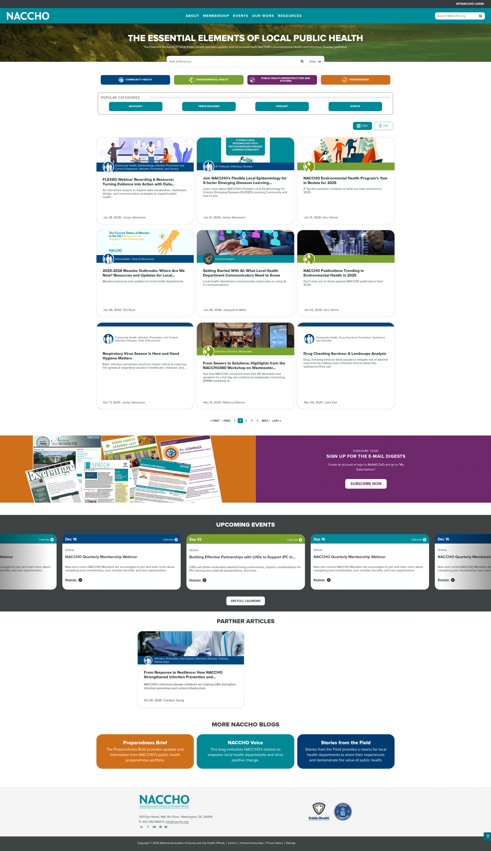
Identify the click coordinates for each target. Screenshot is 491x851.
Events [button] (240, 16)
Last (275, 420)
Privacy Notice (274, 843)
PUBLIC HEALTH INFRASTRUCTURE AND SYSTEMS (285, 80)
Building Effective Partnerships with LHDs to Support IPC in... (242, 557)
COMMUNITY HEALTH (139, 79)
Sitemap (290, 843)
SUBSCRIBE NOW (365, 484)
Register (71, 580)
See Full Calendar (245, 601)
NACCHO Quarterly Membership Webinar (101, 557)
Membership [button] (216, 16)
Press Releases (209, 106)
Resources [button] (290, 16)
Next (265, 420)
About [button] (192, 16)
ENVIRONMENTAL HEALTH (212, 79)
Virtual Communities (252, 843)
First (216, 420)
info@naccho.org (177, 822)
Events (355, 106)
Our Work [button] (263, 16)
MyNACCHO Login (470, 4)
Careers (232, 843)
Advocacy (136, 106)
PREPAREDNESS (359, 79)
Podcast (282, 106)
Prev (227, 420)
